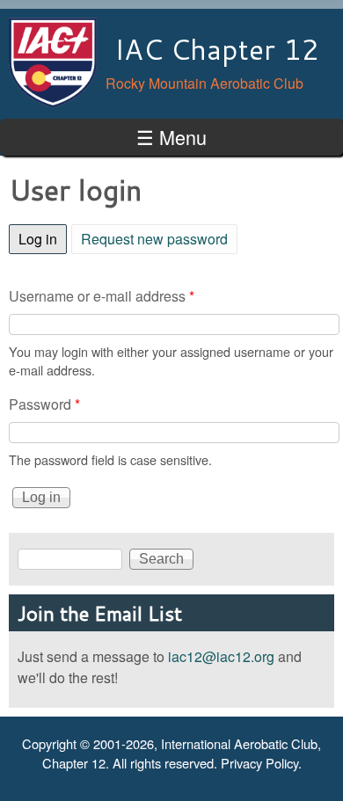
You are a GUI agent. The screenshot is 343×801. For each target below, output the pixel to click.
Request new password (154, 239)
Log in (42, 239)
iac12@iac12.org (221, 656)
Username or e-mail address (101, 296)
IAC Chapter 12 (216, 49)
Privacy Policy (259, 763)
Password (44, 404)
